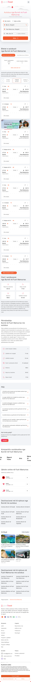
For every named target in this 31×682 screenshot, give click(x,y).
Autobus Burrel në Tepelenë (21, 522)
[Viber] (2, 659)
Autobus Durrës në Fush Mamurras (22, 592)
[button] (15, 392)
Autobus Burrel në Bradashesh (21, 517)
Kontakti (5, 440)
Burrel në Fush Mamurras (8, 55)
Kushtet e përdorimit (19, 653)
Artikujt (2, 635)
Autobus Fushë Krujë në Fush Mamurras (22, 577)
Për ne (2, 630)
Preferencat (17, 630)
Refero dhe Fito (4, 640)
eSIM (2, 626)
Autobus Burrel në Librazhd (6, 517)
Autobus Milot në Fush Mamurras (7, 582)
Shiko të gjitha (25, 532)
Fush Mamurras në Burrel (22, 55)
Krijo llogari (17, 633)
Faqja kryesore (4, 599)
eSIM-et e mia (18, 628)
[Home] (7, 2)
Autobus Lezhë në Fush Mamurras (22, 582)
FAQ (2, 647)
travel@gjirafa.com (7, 653)
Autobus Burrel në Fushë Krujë (7, 512)
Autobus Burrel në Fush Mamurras (22, 512)
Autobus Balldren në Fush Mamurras (8, 592)
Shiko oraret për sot (15, 67)
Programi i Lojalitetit (5, 637)
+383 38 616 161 (7, 656)
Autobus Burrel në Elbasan (6, 522)
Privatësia (17, 655)
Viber (4, 658)
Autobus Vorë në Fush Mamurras (22, 587)
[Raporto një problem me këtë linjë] (25, 86)
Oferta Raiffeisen (5, 642)
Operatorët (3, 628)
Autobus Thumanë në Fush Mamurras (7, 577)
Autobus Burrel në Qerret (23, 507)
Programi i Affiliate (5, 644)
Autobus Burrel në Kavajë (8, 507)
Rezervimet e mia (19, 626)
